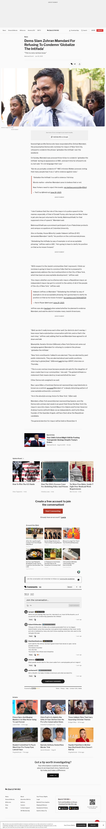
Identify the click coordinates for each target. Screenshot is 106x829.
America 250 (31, 30)
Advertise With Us (26, 799)
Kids (6, 808)
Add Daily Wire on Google (60, 137)
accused (50, 388)
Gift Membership (25, 810)
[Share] (80, 64)
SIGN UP (100, 30)
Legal (38, 799)
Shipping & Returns (42, 805)
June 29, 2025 (58, 303)
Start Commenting (53, 511)
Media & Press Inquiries (43, 802)
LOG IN (93, 30)
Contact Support (25, 808)
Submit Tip (53, 775)
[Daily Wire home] (53, 30)
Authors (23, 802)
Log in (63, 517)
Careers (23, 805)
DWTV (39, 30)
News (4, 30)
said (60, 361)
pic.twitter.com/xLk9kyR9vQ (75, 187)
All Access (23, 30)
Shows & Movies (12, 30)
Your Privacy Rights (42, 796)
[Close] (103, 825)
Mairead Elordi (28, 56)
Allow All (93, 825)
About (22, 796)
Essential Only (81, 825)
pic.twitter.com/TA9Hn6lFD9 (75, 298)
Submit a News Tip (42, 810)
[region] (53, 825)
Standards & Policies (42, 808)
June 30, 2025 (56, 192)
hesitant (47, 308)
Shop (6, 805)
